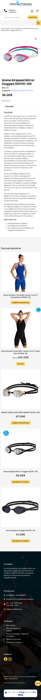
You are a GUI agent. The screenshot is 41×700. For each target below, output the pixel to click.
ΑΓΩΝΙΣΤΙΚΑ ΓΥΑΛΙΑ (27, 28)
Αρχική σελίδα (5, 28)
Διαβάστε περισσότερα (20, 302)
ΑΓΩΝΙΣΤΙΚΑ (17, 28)
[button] (38, 22)
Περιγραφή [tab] (9, 106)
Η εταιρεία (8, 564)
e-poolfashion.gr (14, 676)
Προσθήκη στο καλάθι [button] (20, 482)
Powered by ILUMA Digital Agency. (14, 683)
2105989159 (12, 12)
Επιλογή (21, 364)
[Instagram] (10, 659)
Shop (11, 28)
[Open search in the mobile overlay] (20, 17)
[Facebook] (5, 659)
